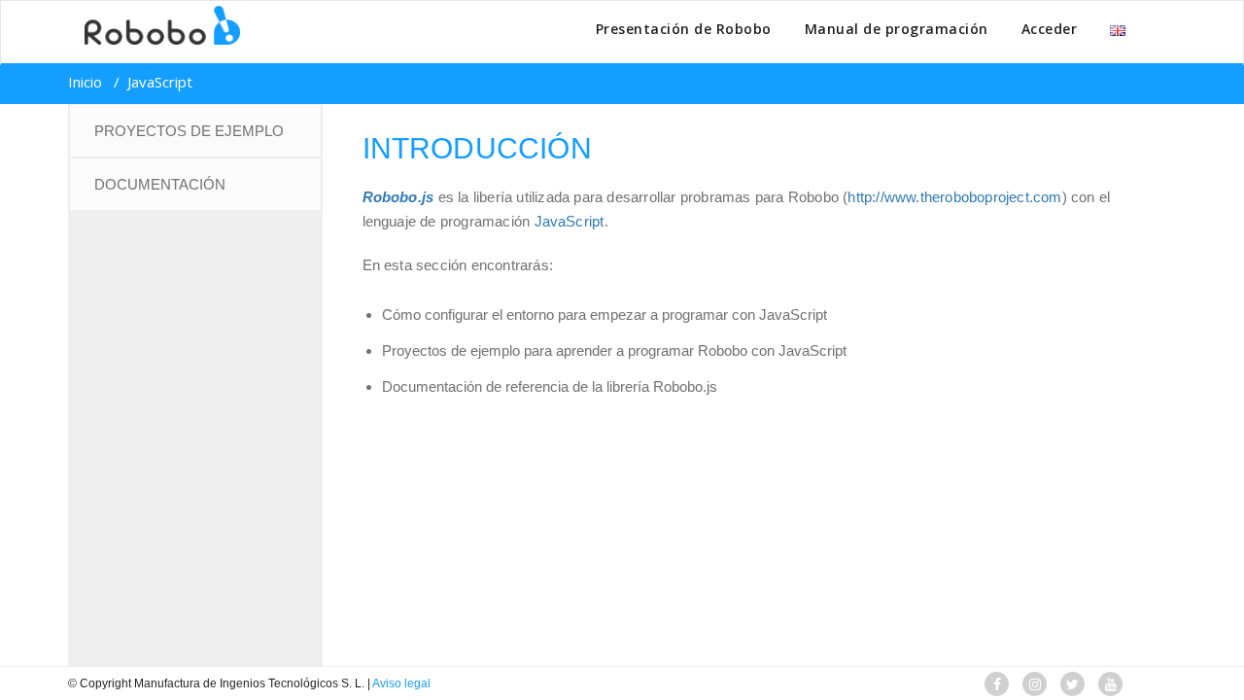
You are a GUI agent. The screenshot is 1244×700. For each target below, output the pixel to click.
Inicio (85, 81)
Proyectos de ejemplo (189, 130)
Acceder (1049, 28)
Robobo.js (398, 197)
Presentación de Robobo (684, 28)
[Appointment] (154, 25)
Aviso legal (401, 683)
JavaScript (570, 221)
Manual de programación (896, 28)
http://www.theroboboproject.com (954, 197)
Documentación (159, 184)
